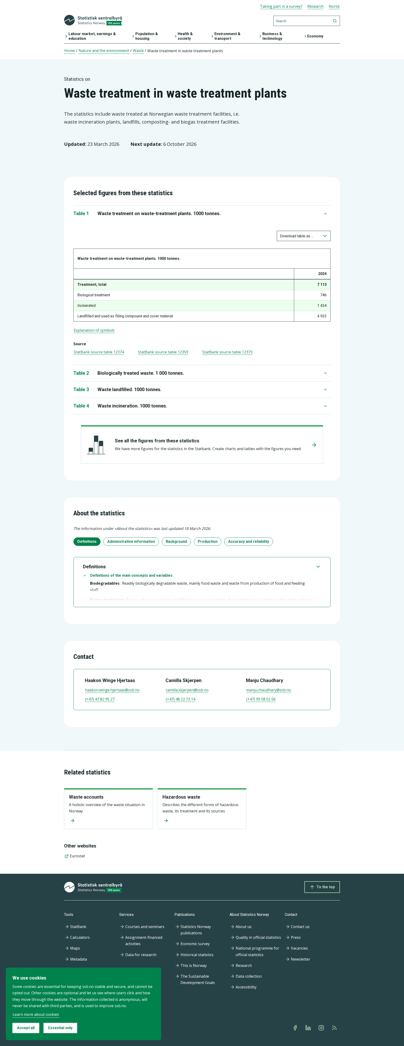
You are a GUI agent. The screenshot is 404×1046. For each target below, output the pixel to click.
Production (207, 541)
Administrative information (131, 541)
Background (176, 541)
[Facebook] (295, 1028)
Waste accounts (86, 797)
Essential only (60, 1028)
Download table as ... (296, 236)
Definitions (87, 541)
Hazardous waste (181, 797)
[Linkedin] (308, 1028)
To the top (326, 887)
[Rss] (335, 1028)
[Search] (335, 21)
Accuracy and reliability (248, 541)
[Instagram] (322, 1028)
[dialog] (83, 1004)
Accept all (26, 1028)
